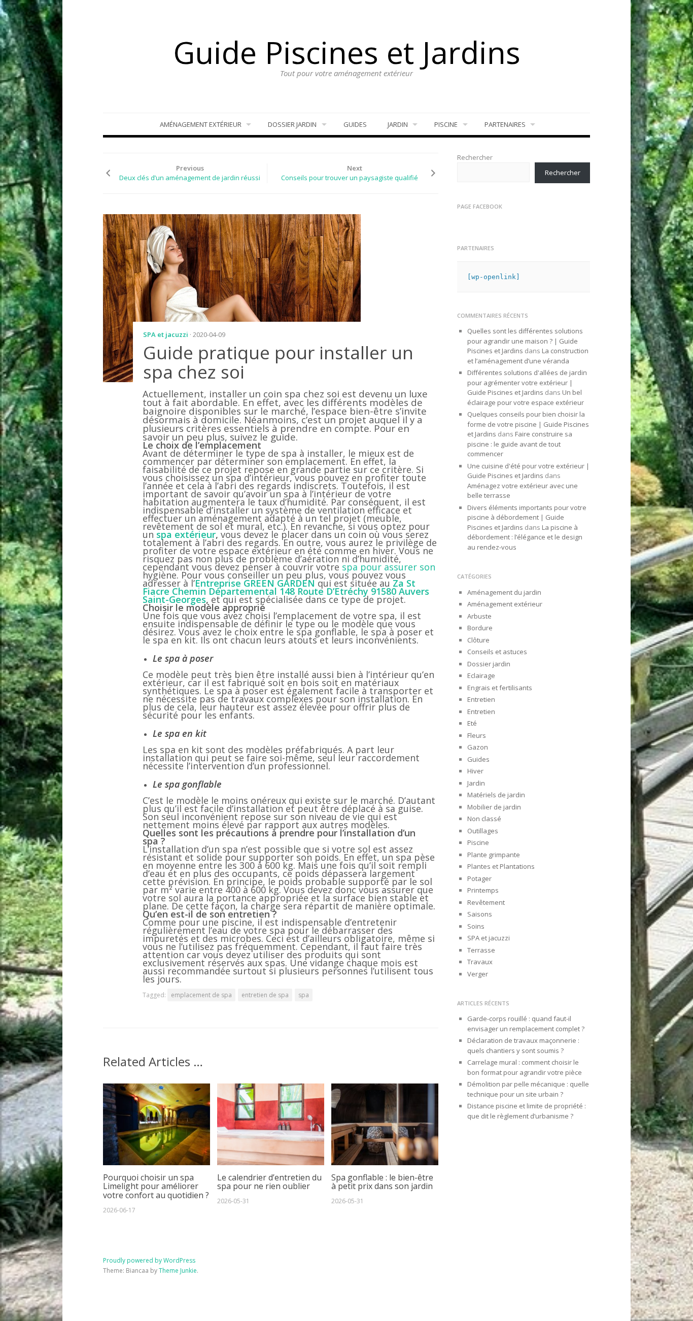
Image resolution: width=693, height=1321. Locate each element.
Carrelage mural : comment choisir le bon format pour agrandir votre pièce (524, 1067)
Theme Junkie (178, 1270)
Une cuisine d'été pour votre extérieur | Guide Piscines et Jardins (528, 471)
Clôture (478, 640)
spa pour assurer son (388, 567)
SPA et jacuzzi (165, 334)
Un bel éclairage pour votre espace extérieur (525, 397)
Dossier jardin (292, 124)
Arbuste (479, 616)
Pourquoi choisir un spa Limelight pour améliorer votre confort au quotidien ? (156, 1186)
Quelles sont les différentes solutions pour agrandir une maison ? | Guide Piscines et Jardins (525, 340)
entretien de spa (265, 995)
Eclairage (481, 675)
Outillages (482, 830)
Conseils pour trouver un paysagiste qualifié (349, 177)
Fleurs (476, 735)
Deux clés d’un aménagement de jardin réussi (189, 177)
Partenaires (505, 124)
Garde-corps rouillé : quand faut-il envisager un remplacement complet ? (525, 1023)
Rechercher (475, 157)
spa (303, 995)
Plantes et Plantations (501, 866)
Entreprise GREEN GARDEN (255, 583)
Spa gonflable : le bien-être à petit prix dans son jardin (382, 1182)
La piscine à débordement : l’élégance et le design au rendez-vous (524, 537)
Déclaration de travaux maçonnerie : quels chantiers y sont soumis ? (523, 1045)
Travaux (480, 961)
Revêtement (486, 902)
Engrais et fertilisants (499, 687)
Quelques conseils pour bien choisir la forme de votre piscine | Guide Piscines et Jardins (528, 424)
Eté (472, 723)
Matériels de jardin (496, 794)
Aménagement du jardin (504, 592)
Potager (479, 878)
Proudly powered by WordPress (149, 1260)
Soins (475, 926)
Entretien (481, 699)
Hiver (475, 770)
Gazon (477, 747)
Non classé (484, 818)
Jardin (398, 124)
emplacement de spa (201, 995)
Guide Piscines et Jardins (347, 52)
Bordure (480, 627)
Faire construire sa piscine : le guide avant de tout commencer (519, 443)
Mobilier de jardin (494, 806)
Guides (355, 124)
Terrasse (481, 950)
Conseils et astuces (497, 651)
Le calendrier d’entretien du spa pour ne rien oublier (269, 1182)
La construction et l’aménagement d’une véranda (527, 355)
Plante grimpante (493, 854)
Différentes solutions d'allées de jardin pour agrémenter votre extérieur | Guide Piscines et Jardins (527, 382)
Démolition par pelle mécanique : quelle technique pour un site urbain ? (528, 1089)
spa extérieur (186, 534)
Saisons (479, 914)
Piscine (446, 124)
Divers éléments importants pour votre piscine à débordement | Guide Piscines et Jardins (526, 517)
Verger (477, 973)
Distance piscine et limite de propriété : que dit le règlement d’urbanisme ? (526, 1111)
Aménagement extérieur (200, 124)
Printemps (483, 890)
